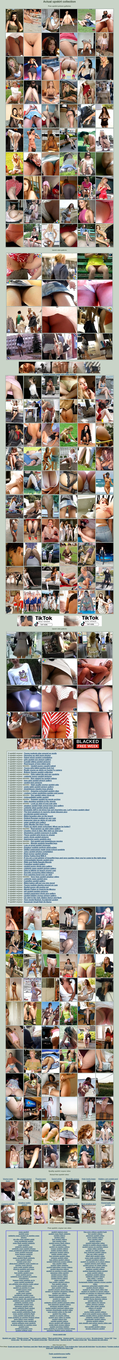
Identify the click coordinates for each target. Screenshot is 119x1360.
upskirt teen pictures (33, 783)
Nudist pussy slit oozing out (36, 887)
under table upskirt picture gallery (39, 787)
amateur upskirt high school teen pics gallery (44, 806)
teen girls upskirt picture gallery (38, 781)
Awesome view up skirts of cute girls (40, 820)
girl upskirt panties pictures (36, 891)
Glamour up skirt (66, 1340)
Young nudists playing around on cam (41, 885)
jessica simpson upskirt (95, 1280)
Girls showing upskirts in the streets (40, 801)
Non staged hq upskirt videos (44, 778)
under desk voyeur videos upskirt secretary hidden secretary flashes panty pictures (59, 1281)
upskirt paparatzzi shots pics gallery (40, 894)
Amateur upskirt (68, 1338)
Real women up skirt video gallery (45, 829)
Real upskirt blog (55, 1338)
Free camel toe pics (57, 1346)
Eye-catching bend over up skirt (38, 875)
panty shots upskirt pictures (36, 837)
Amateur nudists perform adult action (40, 847)
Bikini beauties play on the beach (38, 816)
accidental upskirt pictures (35, 814)
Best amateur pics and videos (98, 1340)
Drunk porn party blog (15, 1346)
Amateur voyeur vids (80, 1340)
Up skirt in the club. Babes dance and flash (43, 898)
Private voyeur (23, 1338)
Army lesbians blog (71, 1346)
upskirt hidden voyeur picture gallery (40, 896)
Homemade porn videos (83, 1338)
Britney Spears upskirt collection (38, 772)
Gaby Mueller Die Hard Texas (36, 824)
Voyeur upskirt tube (59, 1334)
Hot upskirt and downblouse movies (47, 841)
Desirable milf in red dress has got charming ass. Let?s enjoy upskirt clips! (56, 810)
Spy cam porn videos (38, 1338)
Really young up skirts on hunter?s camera (43, 770)
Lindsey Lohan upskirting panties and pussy (43, 793)
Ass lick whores (101, 1346)
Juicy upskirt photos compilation (38, 852)
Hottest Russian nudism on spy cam (40, 818)
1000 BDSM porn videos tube (63, 1348)
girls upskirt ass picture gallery (37, 760)
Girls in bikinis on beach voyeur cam (40, 870)
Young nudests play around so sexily (40, 753)
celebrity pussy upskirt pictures (38, 776)
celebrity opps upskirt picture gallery (40, 868)
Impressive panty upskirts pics (37, 839)
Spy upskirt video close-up (42, 795)
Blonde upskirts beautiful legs (44, 843)
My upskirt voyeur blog (39, 1340)
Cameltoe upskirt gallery (34, 864)
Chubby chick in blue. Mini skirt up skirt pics (43, 831)
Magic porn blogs (44, 1346)
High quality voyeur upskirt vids (45, 785)
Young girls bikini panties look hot (39, 768)
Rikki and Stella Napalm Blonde (38, 862)
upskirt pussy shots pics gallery (38, 866)
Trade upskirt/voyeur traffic (59, 1354)
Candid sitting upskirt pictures (37, 762)
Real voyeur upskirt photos (36, 854)
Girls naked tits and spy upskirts (45, 774)
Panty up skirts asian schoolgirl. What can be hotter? (47, 827)
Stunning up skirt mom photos (37, 755)
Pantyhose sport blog (30, 1346)
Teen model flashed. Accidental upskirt (41, 900)
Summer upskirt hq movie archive (45, 799)
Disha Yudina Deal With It (35, 856)
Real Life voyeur (53, 1340)
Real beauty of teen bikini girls (37, 764)
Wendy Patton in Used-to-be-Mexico (40, 889)
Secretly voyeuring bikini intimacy (39, 873)
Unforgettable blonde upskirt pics (38, 860)
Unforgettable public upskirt (36, 797)
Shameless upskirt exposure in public (40, 833)
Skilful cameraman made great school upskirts (44, 850)
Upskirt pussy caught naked (43, 766)
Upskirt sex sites (9, 1338)
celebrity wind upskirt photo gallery (39, 808)
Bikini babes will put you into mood (39, 883)
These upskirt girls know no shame (39, 835)
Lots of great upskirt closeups (37, 845)
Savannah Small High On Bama (37, 902)
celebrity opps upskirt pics (35, 879)
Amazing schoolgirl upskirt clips (45, 791)
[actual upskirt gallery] (104, 103)
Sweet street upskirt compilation (38, 758)
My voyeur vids (26, 1340)
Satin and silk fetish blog (87, 1346)
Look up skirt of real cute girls (44, 804)
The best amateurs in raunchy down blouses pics (45, 812)
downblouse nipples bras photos (38, 789)
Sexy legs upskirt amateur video (45, 877)
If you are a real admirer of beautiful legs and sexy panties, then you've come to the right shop (65, 858)
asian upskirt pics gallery (35, 822)
